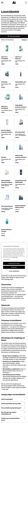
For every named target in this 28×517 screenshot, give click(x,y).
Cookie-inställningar (14, 271)
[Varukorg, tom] (26, 2)
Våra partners (7, 259)
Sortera (24, 40)
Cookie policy (15, 257)
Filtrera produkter (15, 36)
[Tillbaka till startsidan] (14, 2)
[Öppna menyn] (2, 2)
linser (12, 21)
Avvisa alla (14, 267)
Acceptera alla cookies (14, 263)
